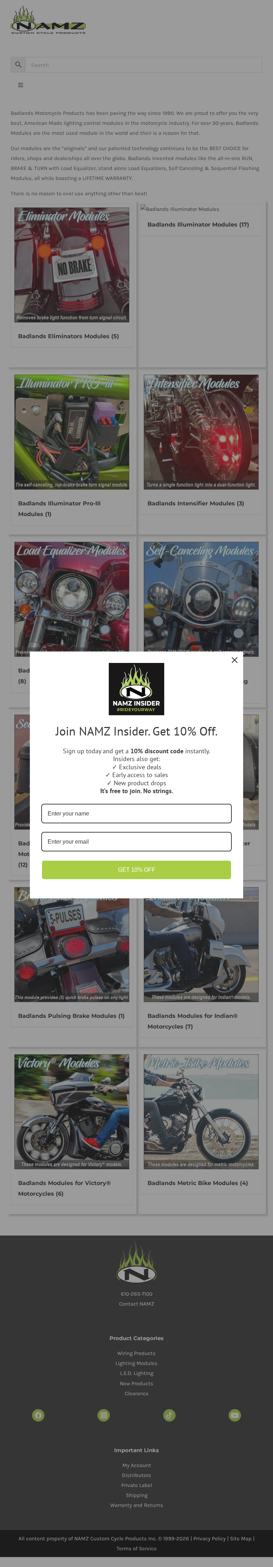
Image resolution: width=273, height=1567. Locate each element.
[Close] (234, 660)
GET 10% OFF (136, 870)
